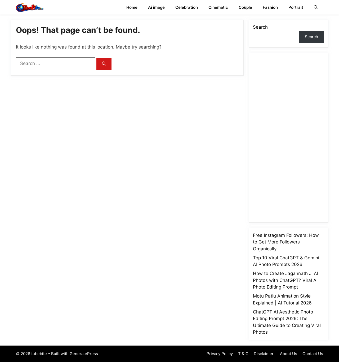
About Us (288, 353)
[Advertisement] (292, 136)
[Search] (103, 64)
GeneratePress (84, 353)
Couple (245, 7)
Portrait (295, 7)
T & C (243, 353)
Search (260, 27)
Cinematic (218, 7)
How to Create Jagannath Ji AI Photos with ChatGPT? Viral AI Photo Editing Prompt (285, 280)
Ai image (156, 7)
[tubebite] (29, 7)
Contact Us (312, 353)
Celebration (186, 7)
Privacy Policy (220, 353)
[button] (316, 7)
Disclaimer (264, 353)
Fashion (270, 7)
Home (131, 7)
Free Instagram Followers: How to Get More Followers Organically (286, 242)
